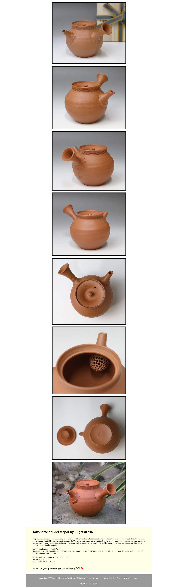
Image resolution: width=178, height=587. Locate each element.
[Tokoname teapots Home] (127, 578)
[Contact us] (109, 578)
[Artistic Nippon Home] (89, 583)
